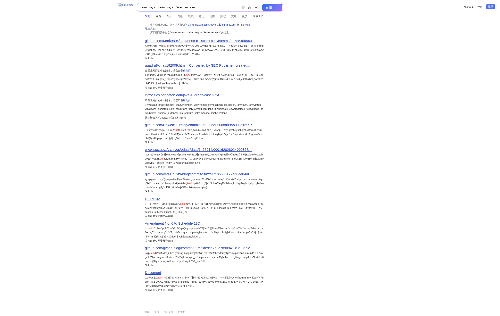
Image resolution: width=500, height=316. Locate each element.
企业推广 (182, 312)
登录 (490, 6)
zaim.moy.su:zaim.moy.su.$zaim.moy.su (211, 24)
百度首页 (469, 6)
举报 (156, 312)
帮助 (147, 312)
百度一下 (272, 7)
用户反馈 (168, 312)
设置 (479, 6)
